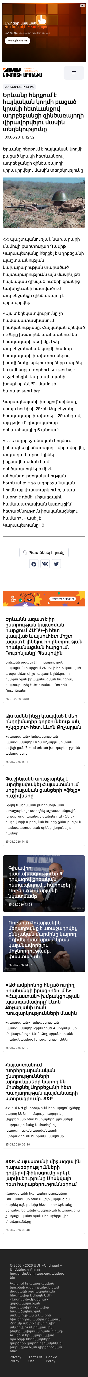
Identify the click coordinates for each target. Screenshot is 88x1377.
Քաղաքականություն (19, 87)
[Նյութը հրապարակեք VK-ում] (45, 564)
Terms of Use (35, 1359)
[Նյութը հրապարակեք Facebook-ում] (33, 564)
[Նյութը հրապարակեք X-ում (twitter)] (56, 564)
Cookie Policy (51, 1359)
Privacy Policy (15, 1359)
